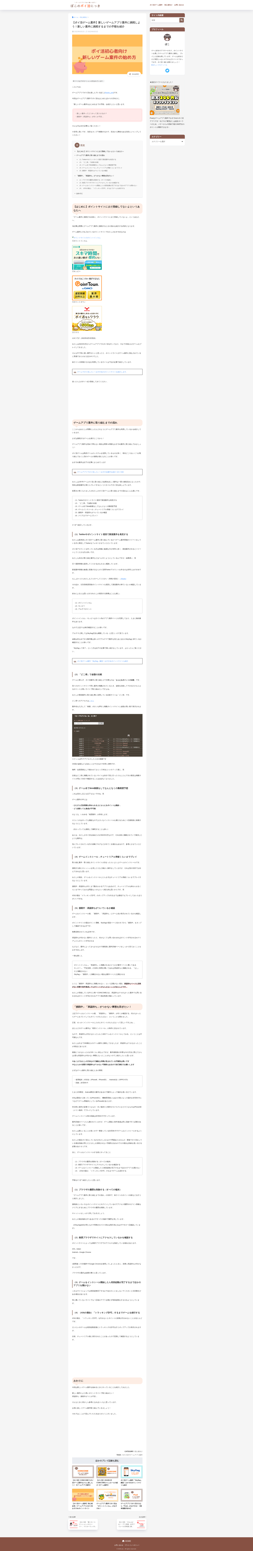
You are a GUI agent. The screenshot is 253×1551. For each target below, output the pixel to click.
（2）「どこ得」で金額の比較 (88, 162)
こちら (91, 701)
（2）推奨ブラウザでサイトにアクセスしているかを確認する (98, 183)
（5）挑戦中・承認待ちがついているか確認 (92, 170)
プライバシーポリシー (132, 1545)
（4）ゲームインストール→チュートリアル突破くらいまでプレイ (100, 168)
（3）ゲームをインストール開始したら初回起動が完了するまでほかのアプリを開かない (107, 185)
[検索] (181, 20)
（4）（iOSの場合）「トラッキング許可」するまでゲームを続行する (101, 188)
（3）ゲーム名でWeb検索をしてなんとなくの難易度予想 (97, 165)
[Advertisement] (107, 399)
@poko (123, 579)
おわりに (79, 193)
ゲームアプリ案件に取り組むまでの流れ (90, 155)
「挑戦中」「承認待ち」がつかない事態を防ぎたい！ (95, 176)
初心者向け (168, 5)
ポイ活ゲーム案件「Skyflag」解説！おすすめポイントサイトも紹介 (102, 661)
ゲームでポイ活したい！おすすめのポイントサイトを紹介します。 (102, 372)
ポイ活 (125, 1455)
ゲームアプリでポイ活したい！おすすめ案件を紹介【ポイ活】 (100, 472)
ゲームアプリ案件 (136, 1455)
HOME (127, 1541)
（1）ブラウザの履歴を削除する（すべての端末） (95, 180)
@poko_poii (109, 93)
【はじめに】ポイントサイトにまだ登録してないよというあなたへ (100, 151)
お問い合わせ (179, 5)
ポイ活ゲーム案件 (156, 5)
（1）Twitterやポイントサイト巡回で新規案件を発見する (97, 159)
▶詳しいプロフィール (159, 65)
